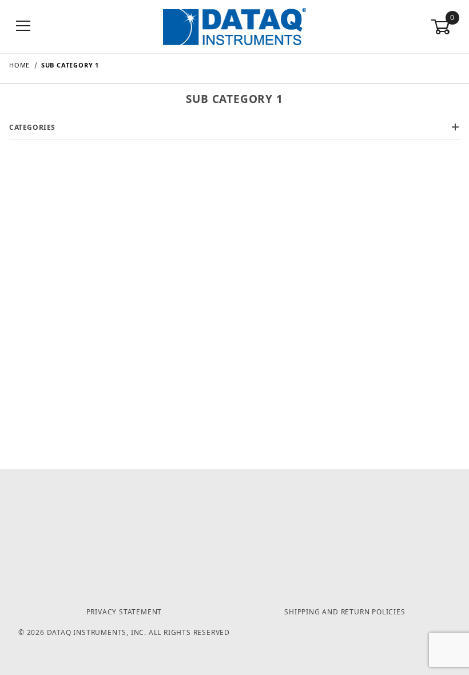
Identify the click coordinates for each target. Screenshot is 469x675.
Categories (32, 127)
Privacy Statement (124, 612)
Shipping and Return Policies (344, 612)
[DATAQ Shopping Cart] (234, 25)
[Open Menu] (23, 26)
